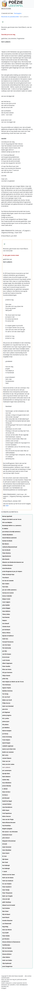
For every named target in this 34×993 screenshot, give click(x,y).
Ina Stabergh (6, 865)
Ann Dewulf (5, 623)
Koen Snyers (5, 853)
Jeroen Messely (6, 786)
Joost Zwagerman (7, 966)
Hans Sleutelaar (6, 850)
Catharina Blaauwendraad (9, 547)
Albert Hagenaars (7, 663)
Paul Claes (5, 586)
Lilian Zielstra (6, 957)
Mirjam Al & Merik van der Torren (11, 519)
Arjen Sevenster (6, 847)
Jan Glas (4, 651)
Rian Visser (5, 911)
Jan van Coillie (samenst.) (9, 590)
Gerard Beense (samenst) (9, 537)
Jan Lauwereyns (6, 770)
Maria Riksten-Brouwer (8, 822)
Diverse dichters (6, 954)
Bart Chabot (5, 583)
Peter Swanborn (6, 887)
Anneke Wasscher (7, 920)
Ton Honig (5, 694)
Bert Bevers (5, 544)
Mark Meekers (6, 776)
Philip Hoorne (6, 703)
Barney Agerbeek (7, 516)
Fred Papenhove (7, 813)
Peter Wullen (6, 936)
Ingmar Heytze (6, 688)
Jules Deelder (6, 605)
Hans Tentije (5, 890)
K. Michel (4, 789)
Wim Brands (5, 559)
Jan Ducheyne (6, 629)
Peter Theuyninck (7, 893)
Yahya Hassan (6, 675)
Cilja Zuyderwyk (6, 963)
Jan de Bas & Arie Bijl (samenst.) (11, 531)
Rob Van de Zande (7, 951)
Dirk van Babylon (7, 522)
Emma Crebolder (7, 596)
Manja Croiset (6, 599)
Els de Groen (5, 657)
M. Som (4, 856)
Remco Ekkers (6, 632)
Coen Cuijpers (6, 602)
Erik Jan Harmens (7, 672)
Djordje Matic (6, 773)
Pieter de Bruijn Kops (8, 574)
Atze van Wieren (7, 929)
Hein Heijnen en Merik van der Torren (13, 681)
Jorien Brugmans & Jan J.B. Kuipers (12, 571)
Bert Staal (5, 862)
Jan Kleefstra (5, 727)
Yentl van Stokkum (7, 880)
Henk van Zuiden (7, 960)
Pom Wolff (5, 932)
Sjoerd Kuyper (6, 743)
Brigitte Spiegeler (7, 828)
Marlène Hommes (7, 691)
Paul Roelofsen (6, 825)
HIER (7, 506)
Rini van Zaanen (6, 948)
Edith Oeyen (5, 810)
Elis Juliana (5, 724)
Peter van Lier (6, 761)
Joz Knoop (5, 733)
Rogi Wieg (5, 926)
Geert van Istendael (7, 706)
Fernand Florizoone (7, 642)
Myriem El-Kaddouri (8, 635)
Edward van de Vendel (8, 905)
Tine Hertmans (6, 684)
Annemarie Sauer (7, 835)
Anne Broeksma (6, 568)
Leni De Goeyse (6, 654)
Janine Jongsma (6, 715)
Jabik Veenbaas (6, 902)
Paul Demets (5, 617)
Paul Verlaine (6, 908)
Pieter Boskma (6, 553)
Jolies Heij (5, 678)
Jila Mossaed (5, 798)
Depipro (4, 620)
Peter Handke (6, 666)
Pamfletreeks (6, 945)
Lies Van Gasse (6, 645)
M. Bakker (5, 528)
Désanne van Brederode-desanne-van (13, 562)
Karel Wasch (5, 917)
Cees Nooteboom (7, 807)
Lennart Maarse (6, 758)
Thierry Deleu (6, 614)
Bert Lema (5, 755)
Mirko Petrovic (6, 816)
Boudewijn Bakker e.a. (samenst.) (11, 525)
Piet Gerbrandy (6, 648)
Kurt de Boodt (6, 550)
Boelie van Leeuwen (8, 752)
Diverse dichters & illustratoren (11, 942)
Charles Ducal (6, 626)
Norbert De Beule (7, 541)
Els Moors (5, 795)
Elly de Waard (6, 914)
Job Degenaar (6, 712)
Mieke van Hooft (7, 700)
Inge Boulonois (6, 556)
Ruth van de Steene (7, 877)
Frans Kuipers (6, 740)
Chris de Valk (6, 899)
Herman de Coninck (8, 593)
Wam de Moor (6, 792)
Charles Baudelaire (7, 534)
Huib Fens (5, 639)
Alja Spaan (5, 859)
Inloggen (3, 988)
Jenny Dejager (6, 608)
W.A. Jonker (5, 718)
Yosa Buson (5, 577)
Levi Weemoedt (6, 923)
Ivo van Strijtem (6, 884)
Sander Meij (5, 779)
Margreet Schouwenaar (9, 841)
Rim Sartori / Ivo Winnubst (10, 831)
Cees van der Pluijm (8, 819)
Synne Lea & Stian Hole (9, 749)
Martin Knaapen (6, 730)
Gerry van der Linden (8, 764)
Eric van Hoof (6, 697)
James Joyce (5, 721)
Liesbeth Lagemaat (7, 746)
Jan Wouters (5, 939)
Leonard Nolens (6, 804)
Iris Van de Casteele (7, 580)
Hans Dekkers (6, 611)
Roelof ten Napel (7, 801)
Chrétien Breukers (7, 565)
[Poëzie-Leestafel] (12, 3)
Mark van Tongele (7, 896)
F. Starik (4, 871)
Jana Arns (5, 709)
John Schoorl (6, 838)
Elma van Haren (6, 669)
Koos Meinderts (6, 782)
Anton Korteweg (7, 737)
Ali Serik (4, 844)
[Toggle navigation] (32, 4)
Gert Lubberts (6, 767)
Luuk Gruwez (6, 660)
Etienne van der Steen (8, 874)
